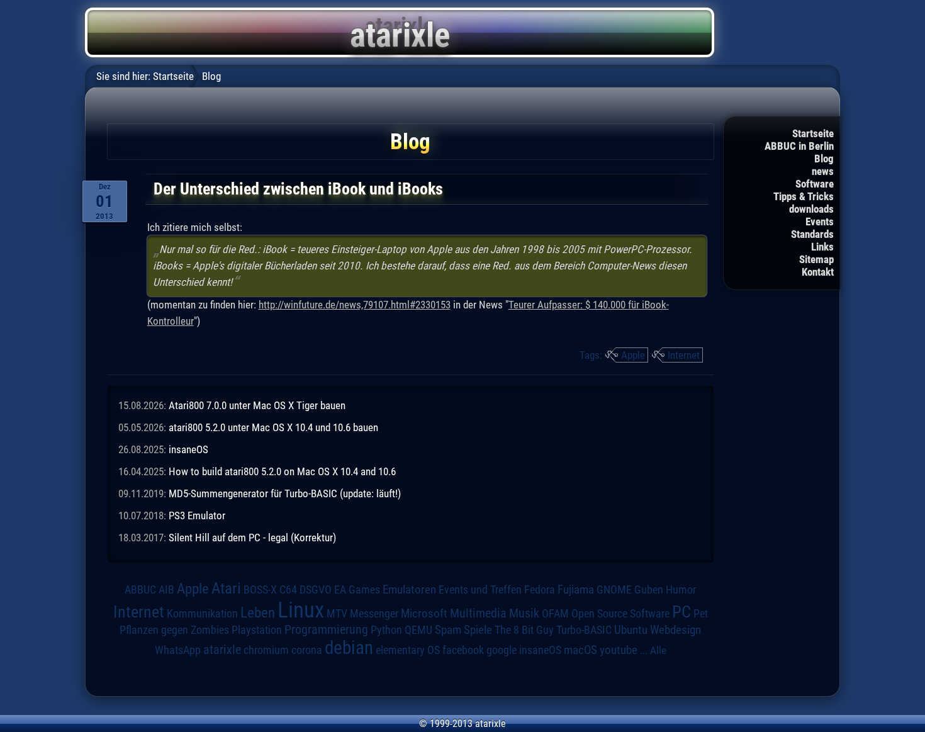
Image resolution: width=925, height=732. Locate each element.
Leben (257, 612)
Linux (301, 609)
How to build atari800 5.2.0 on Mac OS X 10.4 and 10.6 (282, 471)
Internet (684, 355)
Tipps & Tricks (803, 196)
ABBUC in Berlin (799, 146)
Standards (812, 234)
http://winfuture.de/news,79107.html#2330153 (355, 304)
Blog (824, 158)
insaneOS (188, 449)
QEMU (418, 630)
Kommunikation (202, 613)
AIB (166, 589)
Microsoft (424, 613)
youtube (618, 650)
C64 (288, 589)
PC (681, 612)
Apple (633, 355)
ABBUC (140, 589)
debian (349, 647)
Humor (681, 589)
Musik (524, 613)
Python (386, 630)
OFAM (555, 613)
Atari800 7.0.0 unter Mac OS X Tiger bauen (257, 405)
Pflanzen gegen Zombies (174, 630)
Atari (226, 587)
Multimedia (478, 613)
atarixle (222, 649)
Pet (700, 613)
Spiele (478, 629)
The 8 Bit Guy (524, 629)
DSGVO (316, 589)
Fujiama (576, 590)
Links (822, 246)
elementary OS (408, 649)
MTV (337, 613)
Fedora (539, 589)
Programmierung (326, 629)
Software (814, 183)
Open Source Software (620, 613)
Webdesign (675, 630)
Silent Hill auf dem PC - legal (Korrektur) (252, 537)
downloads (811, 209)
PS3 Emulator (197, 515)
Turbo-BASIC (584, 629)
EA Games (357, 589)
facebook (463, 650)
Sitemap (816, 259)
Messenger (374, 613)
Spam (448, 630)
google (501, 650)
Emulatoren (409, 590)
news (823, 171)
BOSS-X (260, 589)
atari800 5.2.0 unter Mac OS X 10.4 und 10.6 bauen (273, 427)
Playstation (257, 630)
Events (819, 221)
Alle (658, 650)
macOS (580, 650)
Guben (648, 589)
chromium (266, 650)
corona (306, 650)
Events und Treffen (480, 589)
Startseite (813, 133)
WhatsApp (178, 650)
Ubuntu (631, 630)
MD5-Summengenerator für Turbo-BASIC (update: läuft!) (285, 493)
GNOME (614, 589)
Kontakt (818, 272)
